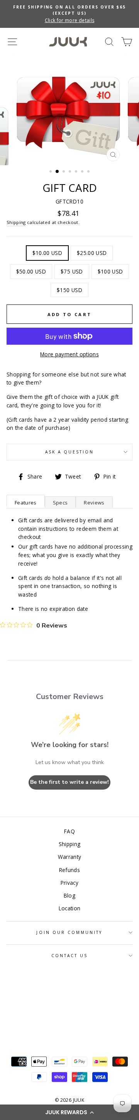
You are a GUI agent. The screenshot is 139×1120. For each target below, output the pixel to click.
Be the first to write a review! (69, 782)
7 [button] (89, 172)
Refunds (69, 870)
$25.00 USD (92, 252)
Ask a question (69, 452)
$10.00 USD (47, 252)
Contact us (69, 955)
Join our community (69, 932)
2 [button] (57, 172)
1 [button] (51, 172)
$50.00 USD (31, 271)
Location (70, 908)
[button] (69, 1112)
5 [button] (77, 172)
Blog (69, 895)
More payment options (69, 354)
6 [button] (83, 172)
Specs (60, 502)
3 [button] (64, 172)
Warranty (69, 856)
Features (26, 502)
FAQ (69, 831)
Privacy (69, 882)
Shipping (16, 222)
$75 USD (72, 271)
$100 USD (110, 271)
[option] (69, 14)
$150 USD (69, 290)
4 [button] (71, 172)
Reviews (94, 502)
